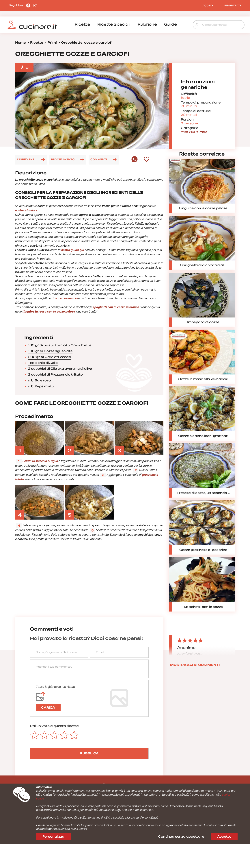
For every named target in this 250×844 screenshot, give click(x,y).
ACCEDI (207, 5)
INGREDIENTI (26, 159)
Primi (184, 132)
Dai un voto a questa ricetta (54, 726)
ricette (82, 24)
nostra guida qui (72, 250)
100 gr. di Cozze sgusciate (50, 351)
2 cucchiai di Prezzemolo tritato (55, 374)
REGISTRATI (232, 5)
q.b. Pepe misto (41, 386)
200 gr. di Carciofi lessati (49, 357)
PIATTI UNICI (198, 132)
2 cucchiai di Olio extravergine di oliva (60, 368)
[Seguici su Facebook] (27, 5)
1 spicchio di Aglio (43, 363)
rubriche (147, 24)
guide (170, 24)
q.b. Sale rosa (39, 380)
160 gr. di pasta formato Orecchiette (59, 345)
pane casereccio (66, 298)
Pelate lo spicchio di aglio (40, 461)
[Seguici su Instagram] (34, 5)
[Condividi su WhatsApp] (134, 161)
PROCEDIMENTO (62, 159)
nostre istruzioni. (26, 210)
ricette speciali (113, 24)
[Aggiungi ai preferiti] (146, 159)
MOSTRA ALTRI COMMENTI (195, 665)
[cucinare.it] (32, 24)
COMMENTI (98, 159)
